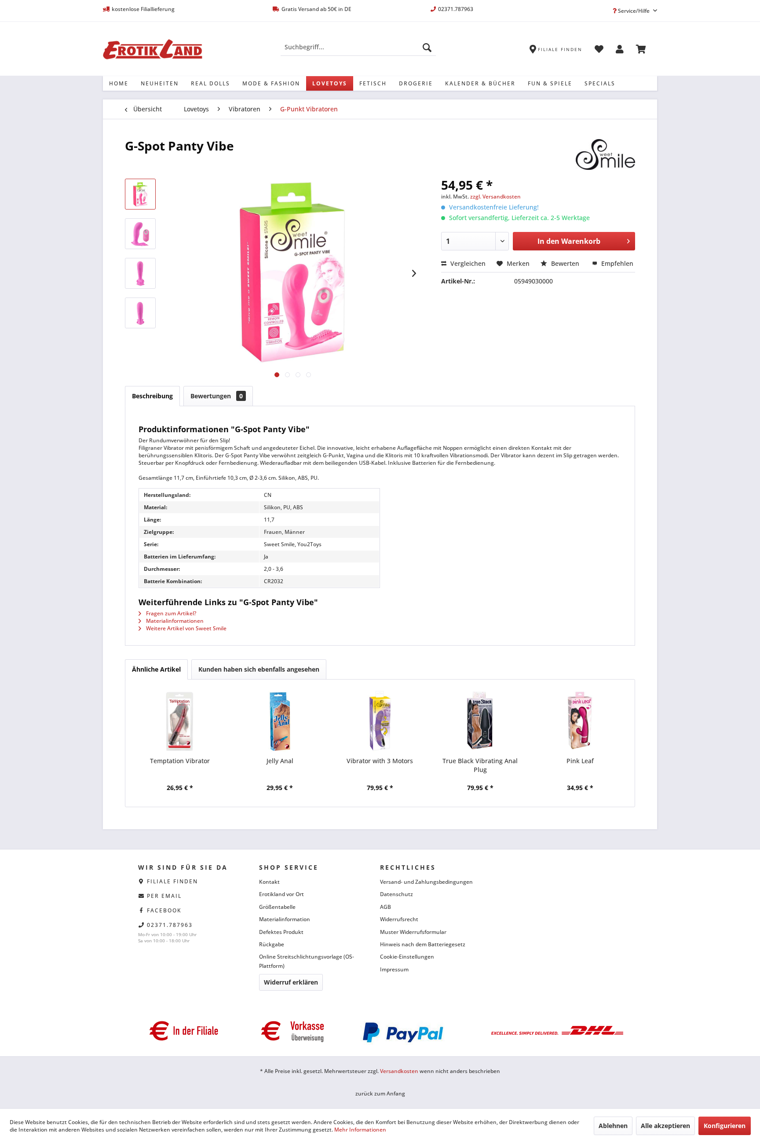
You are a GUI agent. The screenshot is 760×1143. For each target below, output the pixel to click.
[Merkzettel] (599, 50)
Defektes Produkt (281, 932)
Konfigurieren (724, 1125)
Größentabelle (277, 907)
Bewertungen (216, 396)
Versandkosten (399, 1071)
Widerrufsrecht (399, 919)
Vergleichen (467, 263)
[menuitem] (358, 47)
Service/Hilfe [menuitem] (634, 11)
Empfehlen (616, 263)
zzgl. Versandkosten (495, 196)
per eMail (164, 896)
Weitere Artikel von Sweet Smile (186, 628)
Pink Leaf (580, 761)
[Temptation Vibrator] (179, 721)
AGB (385, 907)
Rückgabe (271, 944)
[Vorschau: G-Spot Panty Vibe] (140, 194)
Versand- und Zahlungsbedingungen (426, 882)
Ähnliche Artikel (156, 669)
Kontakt (269, 882)
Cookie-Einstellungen (407, 956)
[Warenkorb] (641, 50)
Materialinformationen (174, 621)
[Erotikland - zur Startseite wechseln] (152, 49)
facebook (164, 910)
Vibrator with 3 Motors (380, 761)
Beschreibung (152, 396)
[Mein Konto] (620, 50)
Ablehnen (613, 1125)
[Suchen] (427, 47)
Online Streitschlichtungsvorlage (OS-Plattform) (306, 961)
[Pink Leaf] (580, 721)
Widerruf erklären (291, 982)
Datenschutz (396, 894)
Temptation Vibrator (180, 761)
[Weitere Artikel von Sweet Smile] (605, 154)
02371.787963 (170, 925)
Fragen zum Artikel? (170, 613)
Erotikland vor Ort (281, 894)
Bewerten (565, 263)
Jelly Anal (280, 761)
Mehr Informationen (360, 1129)
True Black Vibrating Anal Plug (480, 765)
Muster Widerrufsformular (413, 932)
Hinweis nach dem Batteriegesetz (422, 944)
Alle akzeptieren (665, 1125)
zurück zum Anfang (380, 1093)
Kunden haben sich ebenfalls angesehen (258, 669)
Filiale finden (172, 881)
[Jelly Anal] (280, 721)
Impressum (394, 969)
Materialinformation (284, 919)
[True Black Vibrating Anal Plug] (480, 721)
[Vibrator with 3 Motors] (380, 721)
